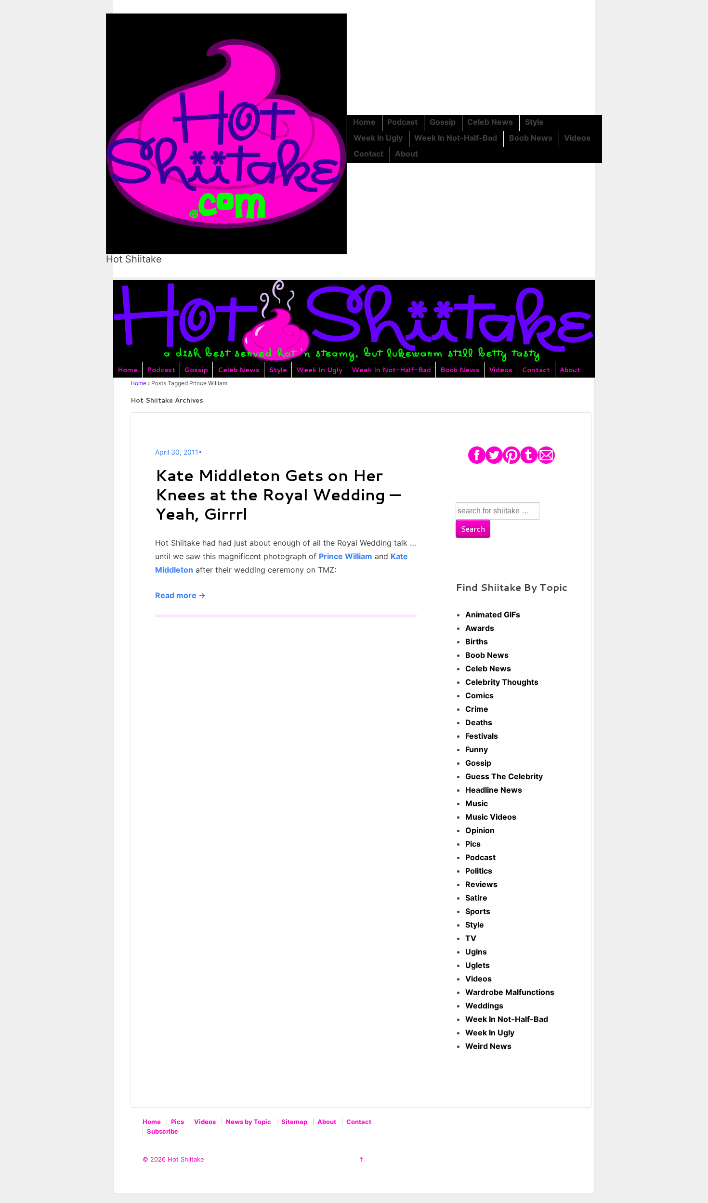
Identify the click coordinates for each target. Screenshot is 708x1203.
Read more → (180, 595)
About (406, 153)
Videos (577, 138)
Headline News (493, 790)
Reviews (481, 884)
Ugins (476, 951)
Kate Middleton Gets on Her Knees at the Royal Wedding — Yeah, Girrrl (278, 494)
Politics (478, 871)
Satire (476, 897)
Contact (368, 153)
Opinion (480, 830)
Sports (477, 911)
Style (534, 122)
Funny (476, 749)
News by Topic (248, 1121)
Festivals (481, 736)
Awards (479, 628)
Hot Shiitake (134, 259)
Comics (479, 695)
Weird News (488, 1046)
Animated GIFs (492, 614)
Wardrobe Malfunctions (509, 992)
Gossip (443, 122)
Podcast (402, 122)
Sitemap (294, 1121)
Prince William (345, 556)
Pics (473, 844)
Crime (476, 709)
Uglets (477, 965)
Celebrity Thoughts (501, 682)
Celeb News (490, 122)
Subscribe (162, 1131)
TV (470, 938)
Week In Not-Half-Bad (455, 138)
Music (476, 803)
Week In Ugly (378, 138)
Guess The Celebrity (504, 776)
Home (364, 122)
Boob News (530, 138)
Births (476, 641)
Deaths (478, 722)
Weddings (484, 1005)
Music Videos (490, 817)
